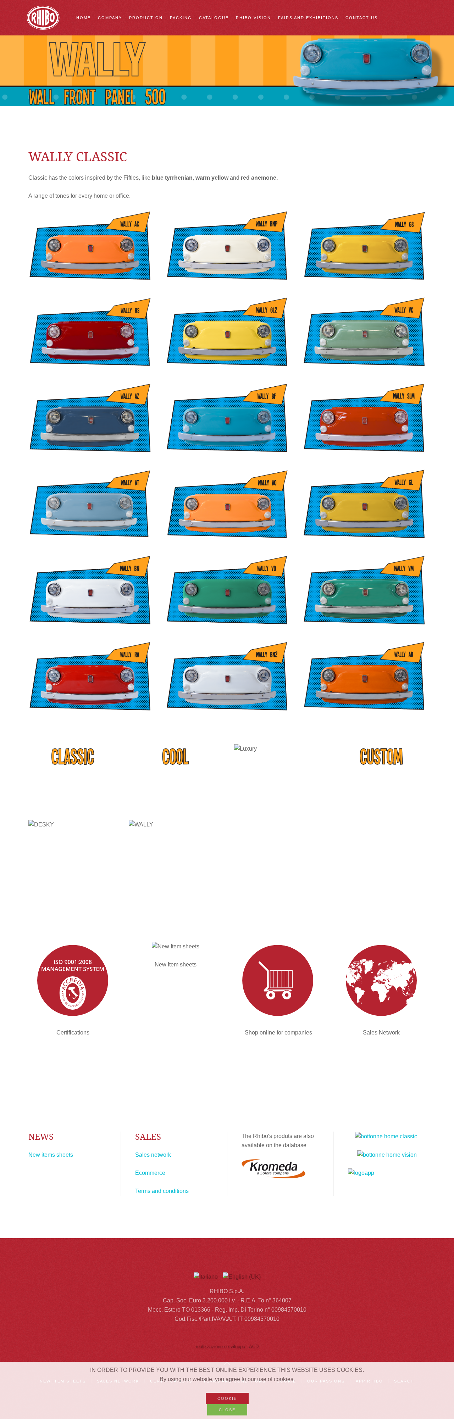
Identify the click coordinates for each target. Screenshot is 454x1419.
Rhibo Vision (253, 18)
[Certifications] (72, 980)
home (83, 18)
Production (146, 18)
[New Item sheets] (175, 947)
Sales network (153, 1155)
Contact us (361, 18)
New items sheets (50, 1155)
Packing (181, 18)
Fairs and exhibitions (308, 18)
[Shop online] (278, 980)
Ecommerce (150, 1173)
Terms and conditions (162, 1191)
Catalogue (214, 18)
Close (227, 1410)
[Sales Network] (381, 980)
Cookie (227, 1398)
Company (110, 18)
